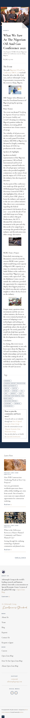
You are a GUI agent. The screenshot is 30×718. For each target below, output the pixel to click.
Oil (22, 390)
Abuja (7, 390)
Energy (13, 393)
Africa (15, 390)
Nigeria (7, 380)
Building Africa (11, 401)
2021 (21, 393)
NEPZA (7, 388)
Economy (8, 403)
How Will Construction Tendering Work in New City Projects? (15, 480)
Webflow (21, 712)
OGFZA (14, 388)
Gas (6, 393)
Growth (17, 403)
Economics (9, 406)
